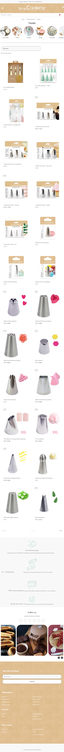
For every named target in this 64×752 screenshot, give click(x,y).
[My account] (59, 8)
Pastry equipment (31, 19)
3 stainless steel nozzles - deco (10, 244)
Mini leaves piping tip (40, 517)
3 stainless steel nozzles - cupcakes (42, 205)
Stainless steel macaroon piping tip (42, 281)
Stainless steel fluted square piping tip (43, 399)
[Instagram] (20, 620)
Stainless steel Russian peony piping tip (12, 360)
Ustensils (29, 37)
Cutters (17, 37)
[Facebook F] (25, 620)
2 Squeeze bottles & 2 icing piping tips (12, 124)
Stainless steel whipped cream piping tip (43, 478)
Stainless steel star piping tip (10, 399)
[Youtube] (34, 620)
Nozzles (40, 37)
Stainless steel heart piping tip (10, 321)
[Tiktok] (29, 620)
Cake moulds (5, 37)
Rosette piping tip (39, 360)
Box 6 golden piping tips (9, 87)
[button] (2, 8)
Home (23, 19)
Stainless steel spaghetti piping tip (11, 517)
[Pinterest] (38, 620)
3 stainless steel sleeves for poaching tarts (12, 164)
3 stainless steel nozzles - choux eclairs (43, 165)
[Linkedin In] (43, 620)
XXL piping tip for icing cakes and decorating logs (15, 439)
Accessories (52, 37)
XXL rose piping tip (39, 439)
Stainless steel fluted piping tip (10, 281)
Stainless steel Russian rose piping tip (43, 321)
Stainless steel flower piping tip (42, 242)
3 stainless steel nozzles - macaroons (11, 205)
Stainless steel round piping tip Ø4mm (12, 478)
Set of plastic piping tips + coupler (42, 85)
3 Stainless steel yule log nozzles (42, 126)
